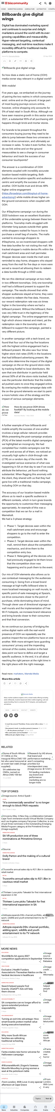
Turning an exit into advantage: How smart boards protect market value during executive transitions (20, 1022)
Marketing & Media (15, 9)
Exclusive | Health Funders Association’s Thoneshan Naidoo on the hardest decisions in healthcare (22, 972)
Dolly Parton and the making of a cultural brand (26, 857)
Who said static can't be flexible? (16, 733)
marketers (18, 673)
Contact (24, 710)
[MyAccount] (51, 3)
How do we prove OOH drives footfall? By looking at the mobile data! (31, 409)
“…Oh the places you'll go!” (14, 730)
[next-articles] (52, 757)
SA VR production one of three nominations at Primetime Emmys (22, 837)
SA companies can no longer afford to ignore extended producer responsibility (21, 1005)
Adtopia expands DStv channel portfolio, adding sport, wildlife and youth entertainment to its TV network (26, 930)
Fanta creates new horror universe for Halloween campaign (21, 1053)
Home (3, 9)
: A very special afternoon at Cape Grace (22, 1083)
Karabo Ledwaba (8, 863)
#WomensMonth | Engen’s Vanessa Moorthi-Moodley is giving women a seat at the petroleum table (20, 1068)
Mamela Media (14, 56)
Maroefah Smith (7, 1074)
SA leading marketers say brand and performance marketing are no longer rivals (39, 777)
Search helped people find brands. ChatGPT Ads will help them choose (17, 989)
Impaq (4, 1044)
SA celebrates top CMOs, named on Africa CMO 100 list (12, 772)
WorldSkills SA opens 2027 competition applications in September (22, 957)
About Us (15, 710)
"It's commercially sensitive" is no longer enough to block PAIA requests (26, 804)
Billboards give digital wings (15, 735)
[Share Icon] (50, 415)
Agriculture (30, 9)
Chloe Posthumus (8, 1088)
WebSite (33, 710)
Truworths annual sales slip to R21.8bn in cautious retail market (27, 880)
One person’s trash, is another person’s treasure (21, 728)
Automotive (41, 9)
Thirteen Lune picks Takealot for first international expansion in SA (24, 903)
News (7, 710)
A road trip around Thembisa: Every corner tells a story (24, 724)
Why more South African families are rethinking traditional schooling (14, 1038)
